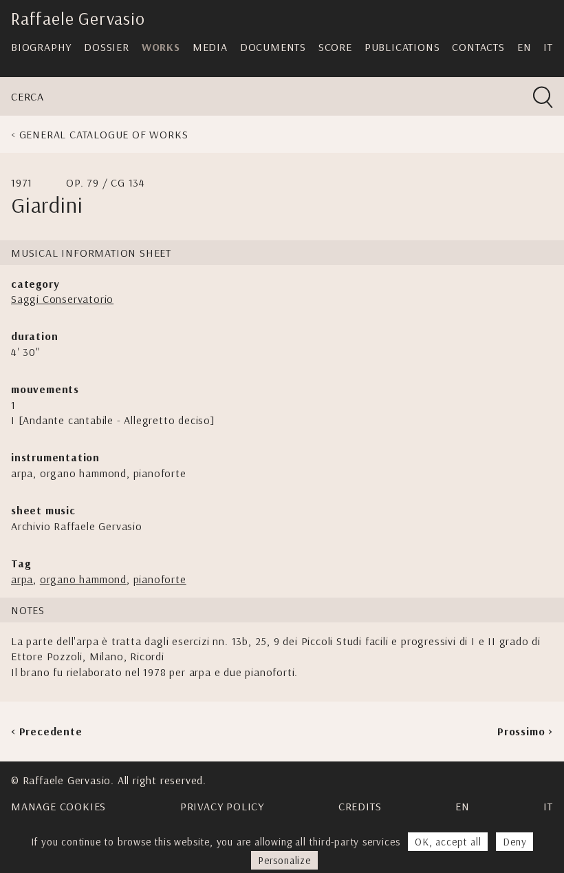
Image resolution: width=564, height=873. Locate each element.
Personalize (284, 860)
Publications (402, 47)
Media (210, 47)
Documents (273, 47)
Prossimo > (525, 731)
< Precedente (47, 731)
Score (335, 47)
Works (161, 47)
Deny (514, 841)
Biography (41, 47)
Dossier (106, 47)
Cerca (27, 96)
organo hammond (83, 579)
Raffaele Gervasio (78, 18)
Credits (360, 806)
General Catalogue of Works (103, 134)
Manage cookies (58, 806)
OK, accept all (448, 841)
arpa (22, 579)
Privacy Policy (222, 806)
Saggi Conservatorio (62, 299)
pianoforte (159, 579)
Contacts (478, 47)
